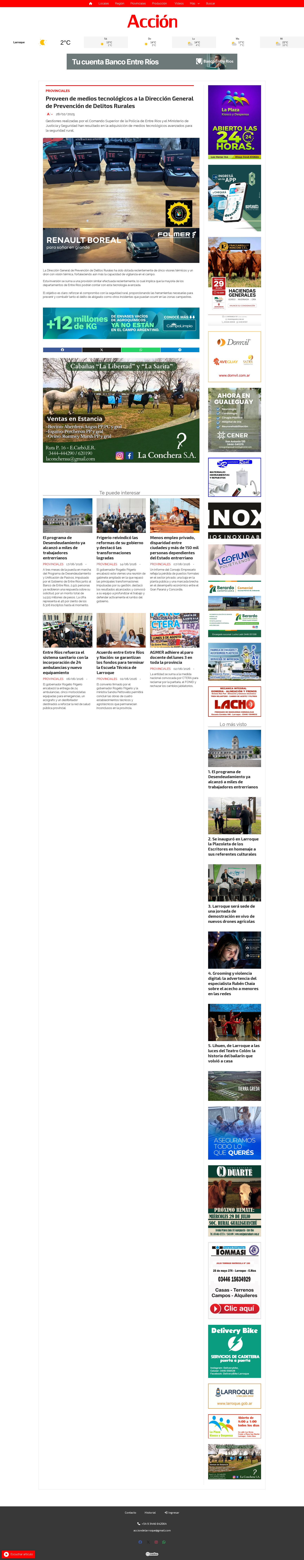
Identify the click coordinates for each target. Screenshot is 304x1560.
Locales (104, 3)
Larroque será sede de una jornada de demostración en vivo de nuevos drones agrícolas (231, 914)
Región (119, 3)
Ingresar (173, 1512)
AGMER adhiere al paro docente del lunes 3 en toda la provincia (171, 657)
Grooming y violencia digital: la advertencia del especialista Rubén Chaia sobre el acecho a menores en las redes (233, 983)
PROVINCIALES (58, 91)
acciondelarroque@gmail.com (152, 1530)
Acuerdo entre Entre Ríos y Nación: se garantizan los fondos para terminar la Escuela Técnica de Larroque (120, 662)
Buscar (210, 3)
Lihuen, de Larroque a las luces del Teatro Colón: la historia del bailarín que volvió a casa (234, 1053)
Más (192, 3)
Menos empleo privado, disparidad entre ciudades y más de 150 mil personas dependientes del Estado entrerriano (174, 547)
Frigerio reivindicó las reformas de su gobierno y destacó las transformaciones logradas (120, 547)
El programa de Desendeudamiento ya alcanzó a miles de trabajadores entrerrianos (64, 547)
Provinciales (138, 3)
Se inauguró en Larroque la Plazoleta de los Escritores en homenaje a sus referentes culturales (233, 846)
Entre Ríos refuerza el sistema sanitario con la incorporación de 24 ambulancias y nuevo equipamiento (65, 662)
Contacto (130, 1512)
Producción (159, 3)
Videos (179, 3)
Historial (150, 1512)
